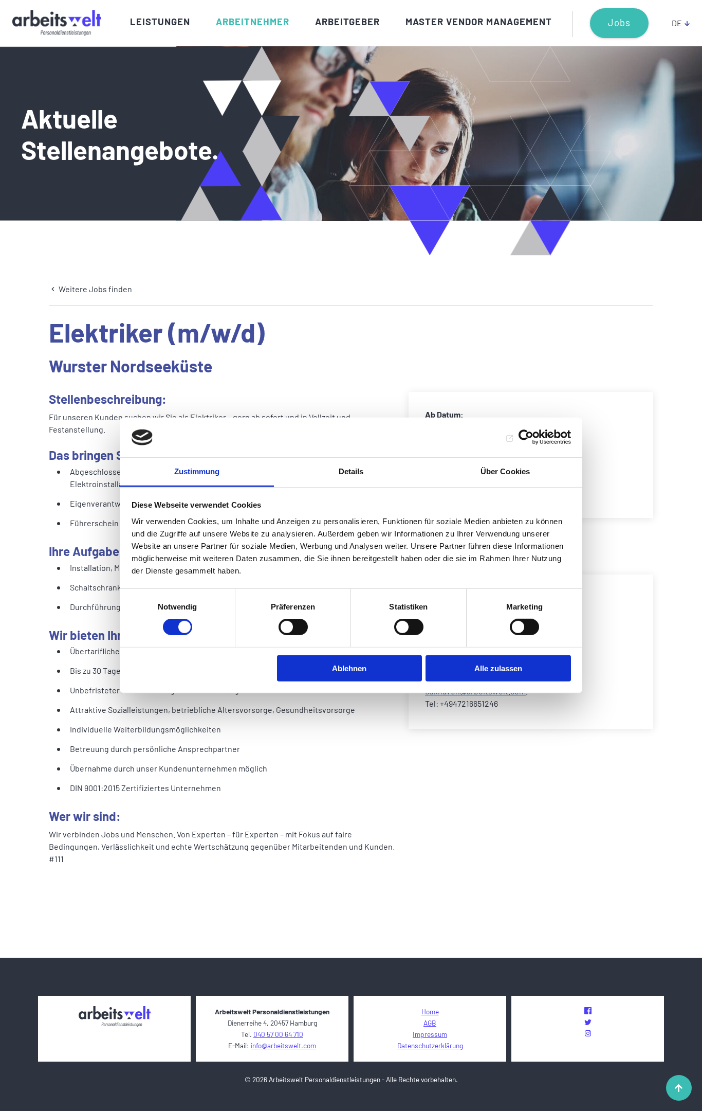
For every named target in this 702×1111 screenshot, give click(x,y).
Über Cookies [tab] (505, 471)
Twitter (588, 1022)
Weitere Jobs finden (94, 289)
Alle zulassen (498, 668)
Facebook (588, 1010)
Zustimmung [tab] (197, 471)
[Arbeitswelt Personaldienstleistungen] (56, 23)
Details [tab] (351, 471)
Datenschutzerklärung (430, 1045)
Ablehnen (349, 668)
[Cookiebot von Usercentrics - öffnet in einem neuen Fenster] (526, 437)
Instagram (588, 1033)
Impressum (430, 1034)
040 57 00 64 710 (278, 1034)
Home (430, 1011)
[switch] (293, 627)
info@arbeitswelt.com (283, 1045)
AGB (429, 1022)
